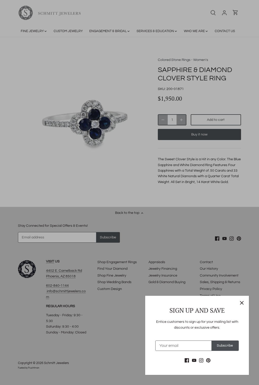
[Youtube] (194, 360)
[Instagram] (201, 360)
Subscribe (225, 345)
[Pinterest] (208, 360)
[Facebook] (187, 360)
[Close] (241, 302)
